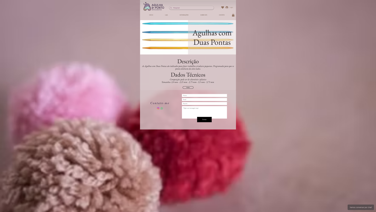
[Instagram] (158, 108)
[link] (233, 14)
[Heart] (222, 7)
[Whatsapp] (161, 108)
